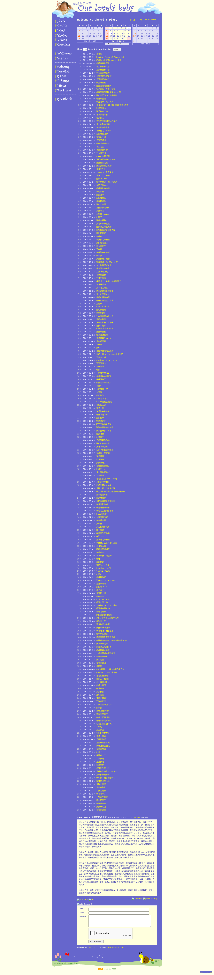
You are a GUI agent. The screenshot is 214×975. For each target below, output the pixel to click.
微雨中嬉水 (101, 326)
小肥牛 (99, 386)
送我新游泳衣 (102, 115)
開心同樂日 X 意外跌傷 (106, 95)
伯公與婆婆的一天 (104, 724)
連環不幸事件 (102, 698)
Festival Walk (104, 568)
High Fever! (102, 599)
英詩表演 (100, 211)
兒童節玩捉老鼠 (103, 127)
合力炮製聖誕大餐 (104, 265)
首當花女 (100, 147)
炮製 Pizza (101, 179)
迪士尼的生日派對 (104, 166)
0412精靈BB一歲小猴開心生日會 (110, 669)
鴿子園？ (100, 590)
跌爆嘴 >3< (101, 587)
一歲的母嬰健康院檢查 (105, 653)
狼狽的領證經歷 (103, 549)
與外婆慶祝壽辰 (103, 252)
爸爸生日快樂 (102, 676)
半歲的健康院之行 (104, 705)
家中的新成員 (102, 634)
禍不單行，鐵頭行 (104, 556)
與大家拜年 (101, 246)
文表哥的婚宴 (102, 288)
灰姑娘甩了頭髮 (103, 259)
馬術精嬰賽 (101, 341)
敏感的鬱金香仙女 (104, 485)
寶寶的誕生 (101, 810)
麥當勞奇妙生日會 (104, 431)
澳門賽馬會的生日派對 (105, 160)
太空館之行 (101, 313)
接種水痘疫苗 (102, 447)
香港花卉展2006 (103, 608)
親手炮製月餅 (102, 495)
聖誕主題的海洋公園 (104, 427)
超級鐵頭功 (101, 201)
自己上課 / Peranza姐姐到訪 (109, 354)
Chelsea (136, 818)
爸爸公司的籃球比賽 (104, 301)
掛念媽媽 (100, 460)
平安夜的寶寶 (102, 797)
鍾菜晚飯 (100, 434)
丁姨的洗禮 (101, 278)
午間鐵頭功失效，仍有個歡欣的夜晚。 (112, 640)
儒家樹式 (100, 118)
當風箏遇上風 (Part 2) (107, 262)
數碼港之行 (101, 421)
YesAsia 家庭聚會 (104, 172)
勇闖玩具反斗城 (103, 743)
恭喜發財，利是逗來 (104, 631)
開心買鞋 (100, 530)
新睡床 (99, 236)
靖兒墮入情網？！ (104, 647)
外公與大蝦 (101, 546)
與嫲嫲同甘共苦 (103, 733)
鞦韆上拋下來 (102, 415)
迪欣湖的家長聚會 (104, 227)
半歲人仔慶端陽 (103, 717)
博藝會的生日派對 (104, 131)
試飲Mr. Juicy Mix (105, 580)
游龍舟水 (100, 195)
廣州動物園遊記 (103, 472)
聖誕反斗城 (101, 137)
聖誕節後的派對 (103, 73)
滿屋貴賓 (100, 456)
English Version (147, 20)
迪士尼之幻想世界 (104, 86)
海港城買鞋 (101, 332)
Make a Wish (102, 307)
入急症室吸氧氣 (103, 224)
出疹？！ (100, 752)
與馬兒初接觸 (102, 504)
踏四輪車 (100, 418)
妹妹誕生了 (101, 379)
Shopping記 (102, 399)
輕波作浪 (100, 689)
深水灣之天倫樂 (103, 540)
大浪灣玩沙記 (102, 517)
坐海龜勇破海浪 (103, 508)
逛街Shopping (102, 214)
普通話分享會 (102, 150)
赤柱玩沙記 (101, 577)
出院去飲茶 (101, 198)
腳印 (98, 348)
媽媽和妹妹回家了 (104, 376)
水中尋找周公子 (103, 682)
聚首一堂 (100, 408)
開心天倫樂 (101, 310)
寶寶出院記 (101, 807)
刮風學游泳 (101, 108)
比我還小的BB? (102, 644)
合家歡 (99, 256)
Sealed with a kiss (106, 605)
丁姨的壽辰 (101, 791)
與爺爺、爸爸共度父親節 (106, 543)
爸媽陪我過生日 (103, 143)
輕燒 (98, 370)
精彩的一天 (101, 621)
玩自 (98, 574)
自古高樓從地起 (103, 711)
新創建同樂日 (102, 243)
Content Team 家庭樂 (106, 673)
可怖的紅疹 (101, 701)
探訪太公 (100, 536)
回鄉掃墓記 (101, 233)
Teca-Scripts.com (115, 947)
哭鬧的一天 (101, 755)
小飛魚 (99, 345)
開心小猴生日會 (103, 443)
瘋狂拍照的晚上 (103, 781)
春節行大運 (101, 405)
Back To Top (206, 972)
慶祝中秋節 (101, 319)
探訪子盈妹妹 (102, 185)
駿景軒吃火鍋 (102, 111)
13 (110, 33)
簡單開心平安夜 (103, 268)
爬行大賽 (100, 695)
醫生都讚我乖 (102, 335)
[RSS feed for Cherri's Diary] (100, 969)
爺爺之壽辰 (101, 612)
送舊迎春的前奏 (103, 411)
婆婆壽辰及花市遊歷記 (105, 637)
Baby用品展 (101, 514)
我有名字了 (101, 794)
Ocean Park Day (104, 329)
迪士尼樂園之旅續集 (104, 291)
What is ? (110, 969)
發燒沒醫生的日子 (104, 338)
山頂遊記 (100, 437)
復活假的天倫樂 (103, 240)
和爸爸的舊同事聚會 (104, 511)
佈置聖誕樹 (101, 140)
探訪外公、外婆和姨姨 (105, 89)
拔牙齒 (99, 54)
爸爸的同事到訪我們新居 (106, 121)
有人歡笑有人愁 (103, 67)
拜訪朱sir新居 (102, 565)
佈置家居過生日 (103, 79)
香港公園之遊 (102, 602)
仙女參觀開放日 (103, 466)
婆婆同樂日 (101, 663)
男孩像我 (100, 692)
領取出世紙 (101, 784)
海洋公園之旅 (102, 163)
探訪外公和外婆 (103, 70)
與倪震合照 (101, 520)
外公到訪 (100, 395)
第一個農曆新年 (103, 775)
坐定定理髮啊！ (103, 482)
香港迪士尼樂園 (103, 453)
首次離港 (100, 476)
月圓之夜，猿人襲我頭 (105, 488)
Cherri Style (103, 571)
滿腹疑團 (100, 367)
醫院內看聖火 (102, 220)
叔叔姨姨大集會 (103, 650)
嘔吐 (98, 559)
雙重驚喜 (100, 660)
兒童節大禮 (101, 593)
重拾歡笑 (100, 730)
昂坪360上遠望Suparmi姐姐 (108, 60)
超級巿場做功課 (103, 297)
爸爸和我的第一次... (105, 721)
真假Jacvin (101, 357)
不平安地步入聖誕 (104, 424)
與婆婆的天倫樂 (103, 533)
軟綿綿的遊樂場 (103, 188)
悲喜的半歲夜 (102, 714)
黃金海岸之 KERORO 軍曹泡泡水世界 (112, 105)
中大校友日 (101, 153)
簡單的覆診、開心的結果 (106, 182)
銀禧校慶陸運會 (103, 63)
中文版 (132, 20)
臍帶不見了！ (102, 800)
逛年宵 (99, 249)
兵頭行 (99, 524)
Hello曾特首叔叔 (104, 402)
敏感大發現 (101, 685)
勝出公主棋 (101, 204)
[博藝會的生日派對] (83, 900)
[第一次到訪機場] (92, 900)
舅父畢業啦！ (102, 285)
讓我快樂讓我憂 (103, 624)
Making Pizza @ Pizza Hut (110, 57)
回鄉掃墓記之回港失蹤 (105, 230)
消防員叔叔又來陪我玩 (105, 501)
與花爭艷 (100, 765)
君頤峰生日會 (102, 134)
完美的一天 (101, 552)
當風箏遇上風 (102, 272)
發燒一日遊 (101, 736)
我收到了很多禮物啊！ (105, 778)
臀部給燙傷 (101, 99)
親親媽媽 (100, 562)
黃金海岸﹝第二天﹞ (104, 102)
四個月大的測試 (103, 746)
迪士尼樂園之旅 (103, 294)
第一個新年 (101, 787)
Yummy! (99, 727)
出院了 (99, 217)
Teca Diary (93, 947)
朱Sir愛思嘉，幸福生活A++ (108, 618)
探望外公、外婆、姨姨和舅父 (108, 281)
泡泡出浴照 (101, 584)
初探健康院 (101, 803)
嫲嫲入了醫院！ (103, 679)
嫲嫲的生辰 (101, 169)
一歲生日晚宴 (102, 656)
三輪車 (99, 304)
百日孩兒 (100, 759)
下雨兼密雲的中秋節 (104, 316)
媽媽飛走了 (101, 463)
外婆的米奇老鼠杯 (104, 383)
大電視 (99, 392)
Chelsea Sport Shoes (107, 360)
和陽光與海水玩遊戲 (104, 351)
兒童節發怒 (101, 749)
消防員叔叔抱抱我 (104, 615)
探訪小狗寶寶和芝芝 (104, 450)
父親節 (99, 708)
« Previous (111, 44)
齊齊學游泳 (101, 363)
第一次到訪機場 (103, 124)
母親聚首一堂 (102, 389)
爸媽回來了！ (102, 596)
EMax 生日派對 (103, 156)
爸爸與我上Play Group (106, 479)
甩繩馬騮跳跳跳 (103, 440)
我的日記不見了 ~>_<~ (106, 771)
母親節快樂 (101, 739)
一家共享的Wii (102, 373)
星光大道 (100, 762)
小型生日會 (101, 275)
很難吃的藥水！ (103, 768)
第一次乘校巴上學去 (104, 323)
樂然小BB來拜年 (103, 628)
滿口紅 (99, 666)
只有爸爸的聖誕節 (104, 76)
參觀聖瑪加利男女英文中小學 (108, 92)
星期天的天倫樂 (103, 176)
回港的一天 (101, 469)
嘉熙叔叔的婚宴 (103, 208)
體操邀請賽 (101, 83)
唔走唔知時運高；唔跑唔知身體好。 (111, 492)
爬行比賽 (100, 192)
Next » (123, 44)
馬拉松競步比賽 (103, 527)
